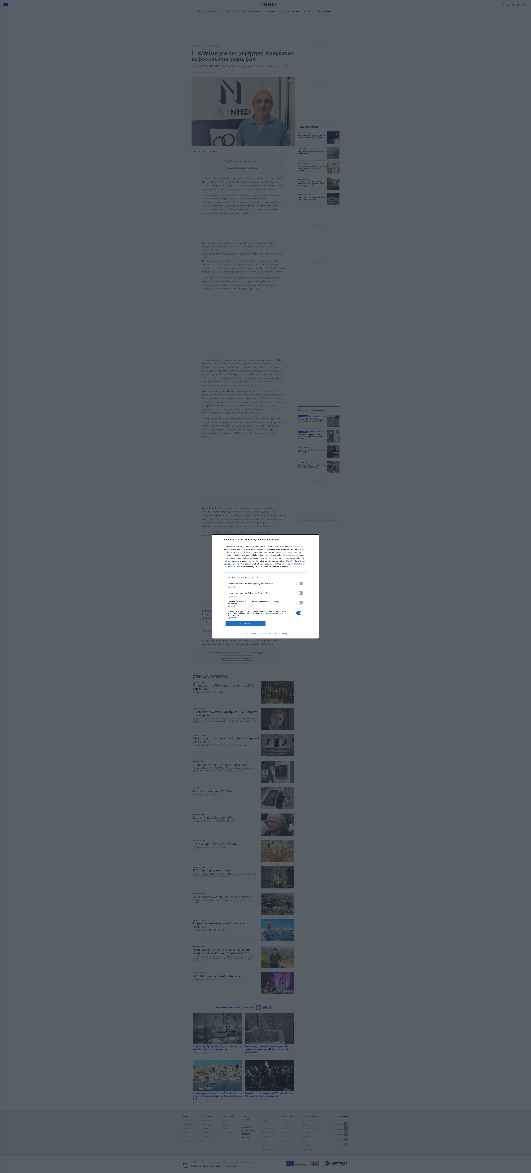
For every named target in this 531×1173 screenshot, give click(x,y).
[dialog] (265, 586)
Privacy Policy (281, 633)
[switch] (299, 583)
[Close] (313, 540)
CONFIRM (245, 623)
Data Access (265, 633)
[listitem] (265, 577)
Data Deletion (250, 633)
